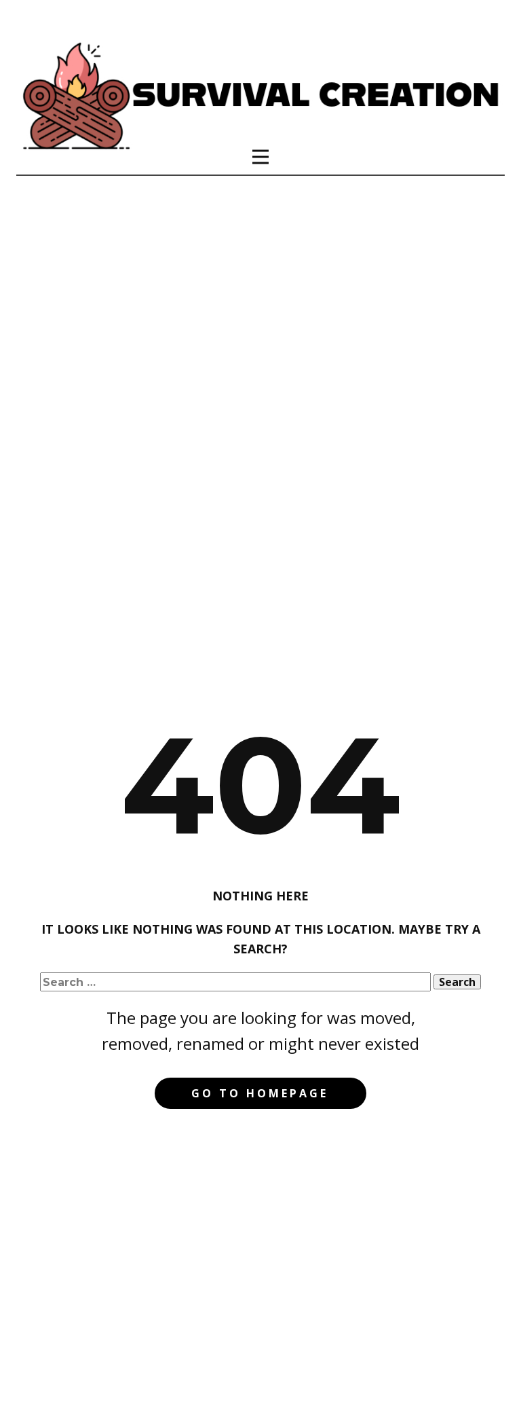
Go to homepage (259, 1093)
